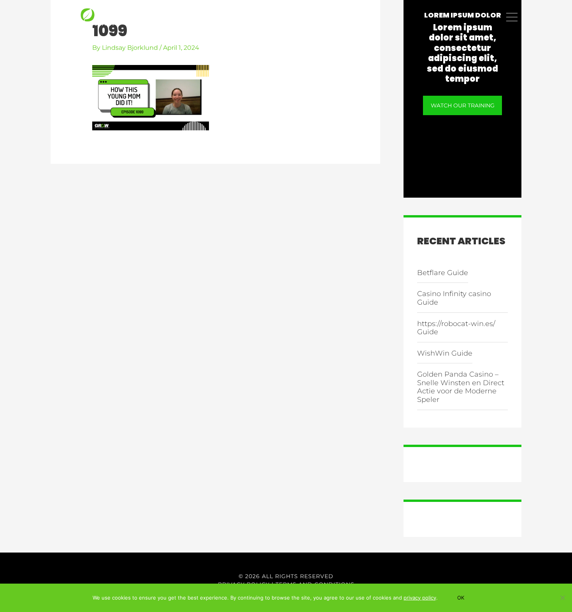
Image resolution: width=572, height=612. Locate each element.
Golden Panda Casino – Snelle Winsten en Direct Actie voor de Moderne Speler (460, 387)
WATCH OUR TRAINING (463, 105)
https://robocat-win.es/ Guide (456, 328)
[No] (562, 597)
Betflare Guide (442, 272)
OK (460, 597)
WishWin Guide (444, 353)
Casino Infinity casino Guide (454, 298)
